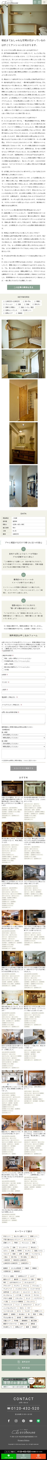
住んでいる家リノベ (20, 1236)
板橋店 (5, 1268)
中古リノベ (6, 1236)
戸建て (16, 1243)
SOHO (19, 1251)
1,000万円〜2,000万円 (10, 1263)
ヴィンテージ (23, 1247)
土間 (20, 1254)
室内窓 (19, 1317)
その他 (6, 669)
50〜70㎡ (14, 1257)
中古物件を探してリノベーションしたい (17, 661)
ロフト (19, 1311)
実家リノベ (33, 1236)
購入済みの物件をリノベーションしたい (17, 667)
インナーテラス (35, 1289)
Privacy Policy (24, 1440)
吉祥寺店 (6, 1292)
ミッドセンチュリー (9, 1308)
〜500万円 (6, 1260)
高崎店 (34, 1268)
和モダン (34, 1247)
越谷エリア (6, 1279)
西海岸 (34, 1327)
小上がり (24, 1279)
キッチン (28, 1251)
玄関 (26, 1254)
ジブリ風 (18, 1295)
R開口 (39, 1279)
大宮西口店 (6, 1271)
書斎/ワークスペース (10, 1324)
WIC (4, 1282)
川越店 (27, 1268)
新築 (33, 1243)
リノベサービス (8, 1311)
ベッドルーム (36, 1254)
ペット (17, 1305)
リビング (6, 1254)
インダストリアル (21, 1289)
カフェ (5, 1251)
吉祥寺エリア (22, 1276)
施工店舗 (34, 1320)
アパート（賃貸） (9, 1276)
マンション (25, 1243)
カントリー (26, 1292)
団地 (40, 1314)
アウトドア (6, 1286)
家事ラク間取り (30, 1317)
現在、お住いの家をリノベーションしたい (17, 658)
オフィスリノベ (29, 1239)
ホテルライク (27, 1305)
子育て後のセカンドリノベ (11, 1239)
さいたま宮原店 (16, 1268)
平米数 (16, 1320)
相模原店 (17, 1271)
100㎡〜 (33, 1257)
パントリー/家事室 (17, 1301)
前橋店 (13, 1314)
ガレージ (36, 1292)
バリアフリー (38, 1298)
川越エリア (6, 1320)
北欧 (14, 1247)
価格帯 (5, 1314)
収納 (14, 1254)
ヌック (28, 1298)
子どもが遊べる (8, 1317)
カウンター (16, 1292)
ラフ (28, 1308)
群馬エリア (19, 1327)
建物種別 (24, 1320)
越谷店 (16, 1279)
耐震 (27, 1327)
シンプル (6, 1247)
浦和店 (33, 1324)
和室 (34, 1314)
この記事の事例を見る (23, 287)
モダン (22, 1308)
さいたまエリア (29, 1282)
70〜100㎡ (24, 1257)
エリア (32, 1276)
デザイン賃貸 (7, 1298)
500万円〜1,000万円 (19, 1260)
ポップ (37, 1305)
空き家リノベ (7, 1327)
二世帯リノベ (38, 1311)
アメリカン (35, 1286)
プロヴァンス (7, 1305)
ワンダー (27, 1311)
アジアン (17, 1286)
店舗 (12, 1251)
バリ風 (5, 1301)
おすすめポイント (15, 1282)
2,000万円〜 (25, 1263)
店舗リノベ (6, 1243)
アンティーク (7, 1289)
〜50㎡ (5, 1257)
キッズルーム (7, 1295)
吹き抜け (22, 1314)
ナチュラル (19, 1298)
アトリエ (26, 1286)
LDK (32, 1279)
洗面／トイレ (38, 1251)
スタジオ (27, 1295)
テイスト (36, 1295)
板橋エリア (23, 1324)
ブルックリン (30, 1301)
